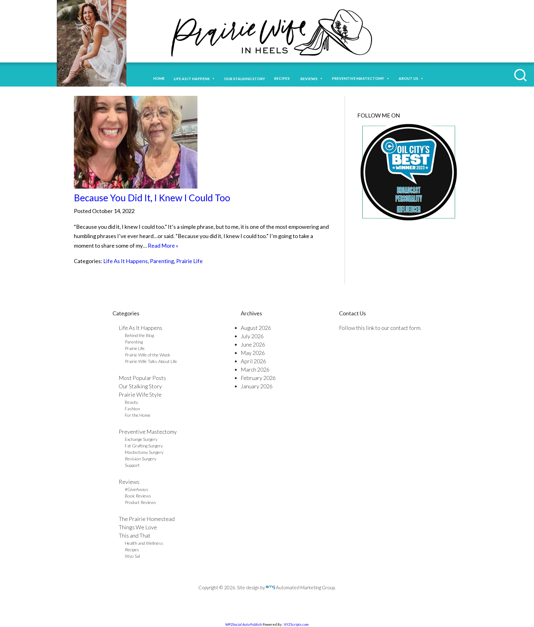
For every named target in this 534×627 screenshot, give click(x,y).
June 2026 (253, 344)
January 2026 (257, 386)
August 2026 (256, 327)
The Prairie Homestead (147, 518)
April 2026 (253, 361)
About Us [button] (408, 78)
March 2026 (255, 369)
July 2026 (252, 336)
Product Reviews (140, 502)
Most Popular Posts (142, 377)
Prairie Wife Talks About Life (151, 361)
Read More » (163, 245)
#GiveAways (136, 489)
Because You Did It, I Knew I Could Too (152, 197)
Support (132, 465)
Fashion (132, 408)
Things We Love (138, 527)
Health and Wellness (144, 543)
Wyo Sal (132, 556)
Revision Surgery (140, 458)
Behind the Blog (139, 335)
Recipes (282, 78)
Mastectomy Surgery (144, 452)
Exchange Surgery (141, 439)
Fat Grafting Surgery (144, 445)
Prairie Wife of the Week (147, 354)
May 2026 (253, 352)
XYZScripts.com (296, 624)
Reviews (129, 481)
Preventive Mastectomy (358, 78)
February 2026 (258, 377)
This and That (134, 535)
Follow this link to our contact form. (380, 327)
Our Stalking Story (140, 386)
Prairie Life (189, 261)
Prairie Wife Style (140, 394)
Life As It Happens (125, 261)
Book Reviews (138, 495)
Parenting (162, 261)
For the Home (137, 415)
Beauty (131, 402)
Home (159, 78)
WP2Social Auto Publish (243, 624)
